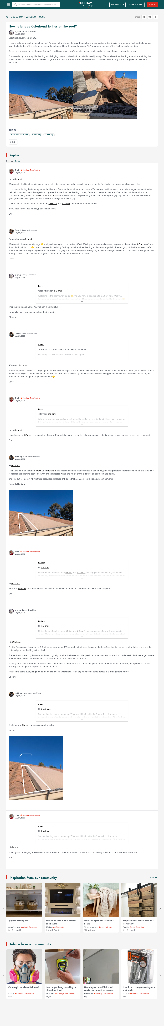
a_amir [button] (18, 31)
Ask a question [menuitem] (117, 4)
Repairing (36, 135)
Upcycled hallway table (18, 920)
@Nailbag (66, 203)
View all (153, 877)
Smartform (49, 195)
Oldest (17, 161)
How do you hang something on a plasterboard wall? (62, 989)
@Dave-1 (53, 203)
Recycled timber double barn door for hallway (138, 922)
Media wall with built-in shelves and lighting (61, 922)
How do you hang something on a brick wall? (139, 989)
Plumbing (49, 135)
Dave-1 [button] (18, 230)
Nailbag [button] (18, 456)
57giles (49, 927)
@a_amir (18, 179)
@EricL (140, 244)
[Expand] (82, 301)
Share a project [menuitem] (136, 4)
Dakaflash (36, 195)
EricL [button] (17, 170)
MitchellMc (50, 994)
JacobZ (11, 994)
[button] (11, 32)
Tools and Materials (19, 135)
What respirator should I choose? (23, 987)
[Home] (7, 17)
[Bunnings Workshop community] (85, 4)
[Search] (15, 4)
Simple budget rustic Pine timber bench (99, 922)
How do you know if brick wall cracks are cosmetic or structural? (100, 989)
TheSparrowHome (91, 927)
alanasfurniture (14, 927)
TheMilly (126, 927)
